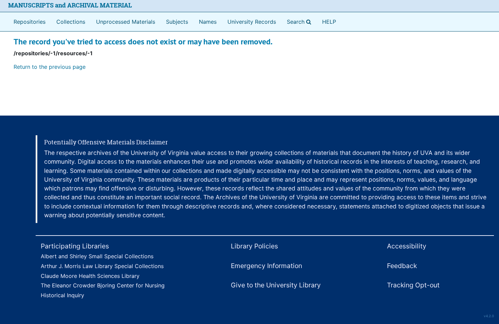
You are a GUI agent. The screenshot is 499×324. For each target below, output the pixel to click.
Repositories (29, 21)
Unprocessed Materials (125, 21)
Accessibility (406, 246)
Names (208, 21)
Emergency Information (266, 266)
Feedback (402, 266)
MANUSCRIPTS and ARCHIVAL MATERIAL (70, 5)
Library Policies (254, 246)
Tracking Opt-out (413, 285)
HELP (329, 21)
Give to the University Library (276, 285)
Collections (70, 21)
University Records (251, 21)
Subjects (177, 21)
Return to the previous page (50, 66)
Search (300, 21)
